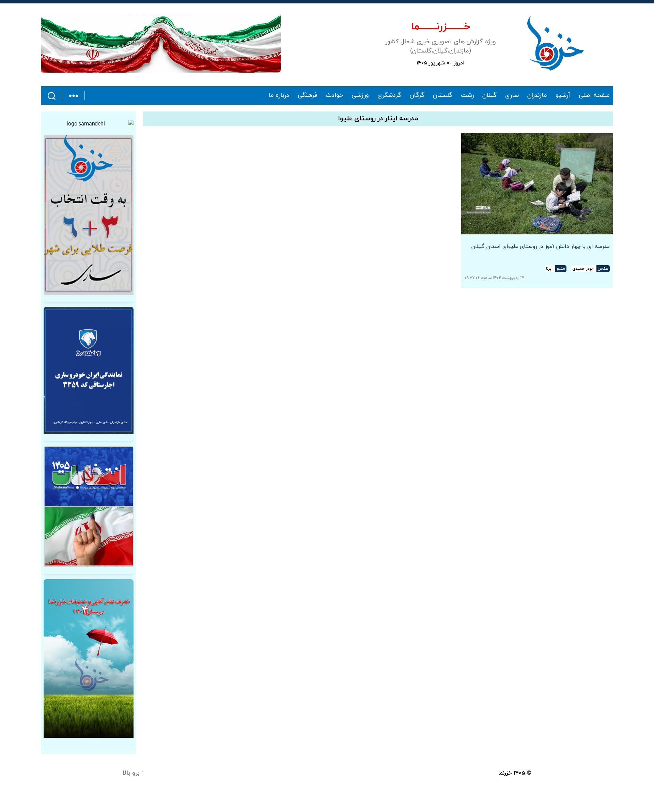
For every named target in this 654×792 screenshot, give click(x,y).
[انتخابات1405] (89, 506)
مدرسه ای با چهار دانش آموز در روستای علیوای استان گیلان (540, 246)
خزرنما (505, 773)
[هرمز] (161, 43)
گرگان (417, 95)
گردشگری (389, 95)
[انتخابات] (89, 215)
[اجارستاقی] (89, 370)
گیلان (489, 95)
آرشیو (563, 95)
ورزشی (360, 95)
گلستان (442, 95)
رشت (467, 95)
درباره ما (279, 95)
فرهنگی (307, 95)
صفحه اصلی (594, 95)
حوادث (334, 95)
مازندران (537, 95)
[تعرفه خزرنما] (89, 658)
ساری (512, 95)
